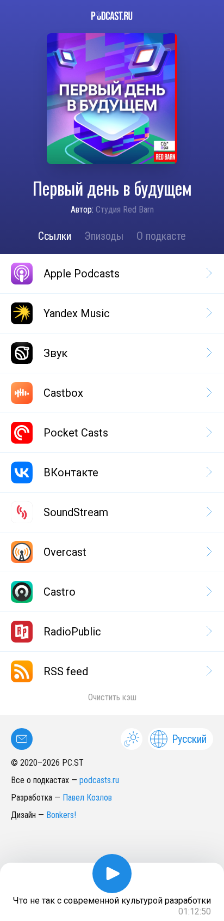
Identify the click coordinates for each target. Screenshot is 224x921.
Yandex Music (76, 313)
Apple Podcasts (81, 273)
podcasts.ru (99, 780)
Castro (59, 591)
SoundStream (75, 512)
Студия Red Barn (125, 209)
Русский (189, 739)
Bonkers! (61, 815)
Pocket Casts (75, 432)
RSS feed (65, 671)
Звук (55, 353)
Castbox (63, 392)
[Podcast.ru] (112, 15)
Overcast (64, 552)
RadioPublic (72, 631)
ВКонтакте (70, 472)
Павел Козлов (87, 797)
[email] (22, 739)
